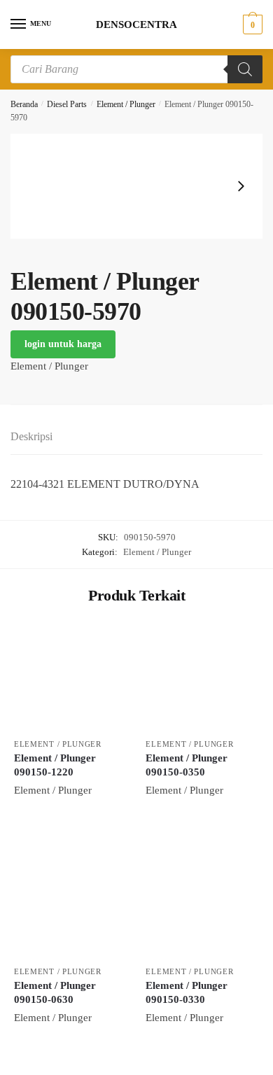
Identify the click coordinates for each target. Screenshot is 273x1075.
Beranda (24, 104)
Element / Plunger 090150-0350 (186, 765)
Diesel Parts (67, 104)
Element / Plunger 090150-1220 (55, 765)
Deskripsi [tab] (31, 436)
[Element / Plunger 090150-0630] (69, 903)
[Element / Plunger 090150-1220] (69, 676)
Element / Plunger (126, 104)
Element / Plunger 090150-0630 (55, 992)
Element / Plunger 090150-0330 (186, 992)
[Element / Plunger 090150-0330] (201, 903)
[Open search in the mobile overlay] (136, 69)
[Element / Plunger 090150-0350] (201, 676)
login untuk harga (63, 344)
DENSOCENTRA (136, 25)
